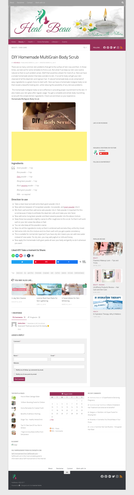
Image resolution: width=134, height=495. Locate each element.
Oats (19, 177)
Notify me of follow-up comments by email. (29, 370)
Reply (19, 329)
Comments (20, 317)
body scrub (19, 273)
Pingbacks (35, 317)
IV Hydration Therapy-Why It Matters (107, 314)
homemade (38, 273)
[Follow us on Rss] (121, 47)
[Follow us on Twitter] (114, 47)
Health (30, 42)
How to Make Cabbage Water (30, 397)
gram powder (69, 207)
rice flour (57, 273)
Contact (30, 3)
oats (52, 273)
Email (53, 356)
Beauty (21, 42)
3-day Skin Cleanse (19, 298)
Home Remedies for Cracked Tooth (32, 408)
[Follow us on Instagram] (118, 47)
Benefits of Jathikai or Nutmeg (30, 414)
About (12, 3)
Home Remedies (43, 42)
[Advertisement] (49, 146)
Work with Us (40, 3)
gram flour (30, 273)
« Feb (51, 420)
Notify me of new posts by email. (26, 374)
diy (25, 273)
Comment (17, 341)
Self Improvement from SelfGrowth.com (25, 454)
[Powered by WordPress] (19, 485)
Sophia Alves (21, 323)
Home (13, 42)
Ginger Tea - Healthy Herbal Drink (32, 420)
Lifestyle (55, 42)
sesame (24, 185)
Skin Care (23, 48)
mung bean (46, 273)
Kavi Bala (17, 63)
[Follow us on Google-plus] (111, 47)
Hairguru (92, 412)
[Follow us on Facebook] (104, 47)
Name (16, 356)
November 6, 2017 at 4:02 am (36, 323)
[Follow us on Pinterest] (108, 47)
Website (16, 363)
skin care (70, 273)
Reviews (101, 285)
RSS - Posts (55, 429)
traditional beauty (79, 273)
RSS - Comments (57, 431)
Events (64, 42)
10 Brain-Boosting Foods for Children (33, 402)
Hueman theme (36, 485)
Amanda (92, 420)
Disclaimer (20, 3)
